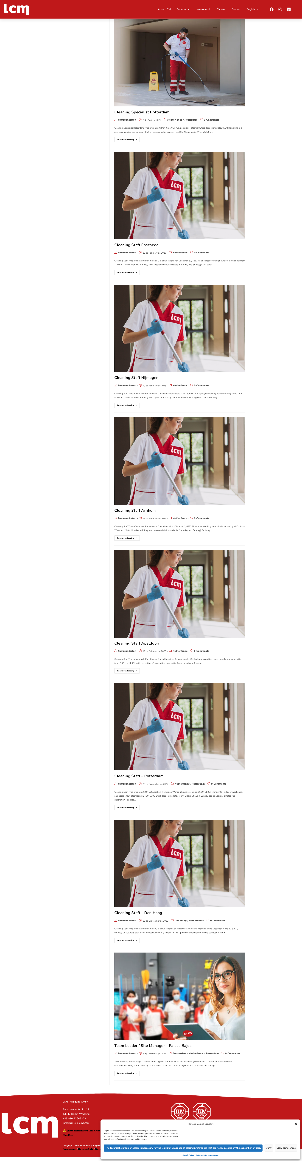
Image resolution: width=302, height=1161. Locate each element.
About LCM (164, 9)
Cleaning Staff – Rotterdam (139, 776)
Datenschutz (201, 1155)
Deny (268, 1148)
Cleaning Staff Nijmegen (136, 377)
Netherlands (174, 120)
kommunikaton (127, 120)
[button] (295, 1123)
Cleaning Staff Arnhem (135, 510)
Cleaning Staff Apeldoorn (137, 643)
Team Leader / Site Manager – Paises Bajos (153, 1045)
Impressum (213, 1155)
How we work (203, 9)
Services (181, 9)
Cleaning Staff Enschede (136, 244)
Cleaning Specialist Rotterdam (141, 112)
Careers (221, 9)
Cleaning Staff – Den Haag (138, 912)
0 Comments (211, 120)
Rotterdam (191, 120)
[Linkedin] (289, 9)
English (251, 9)
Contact (236, 9)
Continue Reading (128, 139)
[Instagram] (280, 9)
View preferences (286, 1148)
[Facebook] (272, 9)
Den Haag (181, 920)
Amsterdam (179, 1053)
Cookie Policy (188, 1155)
